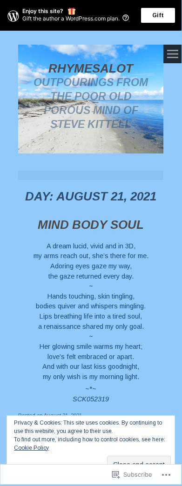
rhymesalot (90, 68)
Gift (158, 15)
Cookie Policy (31, 448)
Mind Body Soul (91, 224)
